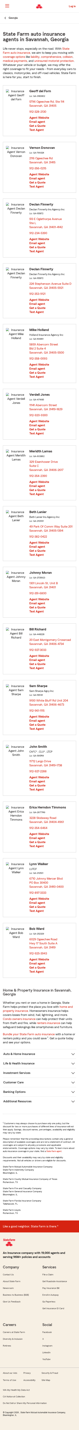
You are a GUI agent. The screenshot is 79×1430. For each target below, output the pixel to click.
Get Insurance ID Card (53, 1308)
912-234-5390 (38, 233)
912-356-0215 (37, 168)
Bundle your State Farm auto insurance (29, 1034)
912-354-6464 (38, 828)
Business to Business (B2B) (16, 1295)
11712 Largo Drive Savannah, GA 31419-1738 (46, 763)
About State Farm (11, 1281)
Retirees (7, 1346)
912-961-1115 (36, 710)
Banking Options (14, 1091)
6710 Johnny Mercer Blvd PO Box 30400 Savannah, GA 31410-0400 (46, 882)
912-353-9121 (37, 293)
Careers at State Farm (14, 1332)
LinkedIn (46, 1352)
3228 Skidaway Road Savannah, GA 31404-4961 (46, 820)
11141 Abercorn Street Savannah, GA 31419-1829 (46, 407)
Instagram (47, 1346)
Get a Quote (37, 125)
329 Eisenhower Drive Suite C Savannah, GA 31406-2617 (46, 466)
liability (35, 56)
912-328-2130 (37, 111)
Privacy (27, 1373)
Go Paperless (48, 1301)
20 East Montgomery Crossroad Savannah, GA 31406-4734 (50, 642)
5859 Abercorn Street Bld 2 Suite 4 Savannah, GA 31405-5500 (46, 348)
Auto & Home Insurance (19, 1054)
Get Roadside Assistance (54, 1281)
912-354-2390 (38, 476)
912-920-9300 (38, 415)
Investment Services (16, 1072)
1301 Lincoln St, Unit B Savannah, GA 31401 (43, 585)
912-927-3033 (37, 649)
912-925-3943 (38, 953)
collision (68, 56)
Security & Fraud (50, 1373)
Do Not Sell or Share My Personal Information (25, 1403)
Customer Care (13, 1082)
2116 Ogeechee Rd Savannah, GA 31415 (42, 160)
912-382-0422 (38, 536)
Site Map (46, 1380)
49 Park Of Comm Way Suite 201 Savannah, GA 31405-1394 (50, 528)
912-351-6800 (37, 593)
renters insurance (48, 1023)
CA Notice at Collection (14, 1396)
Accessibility (29, 1380)
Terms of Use (9, 1380)
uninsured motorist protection (54, 60)
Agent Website (39, 117)
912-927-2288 (38, 771)
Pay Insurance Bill (50, 1288)
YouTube (46, 1359)
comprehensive (51, 56)
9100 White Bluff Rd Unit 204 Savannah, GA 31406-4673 (48, 702)
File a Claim (47, 1274)
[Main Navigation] (7, 6)
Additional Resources (17, 1101)
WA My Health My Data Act (16, 1390)
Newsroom (8, 1288)
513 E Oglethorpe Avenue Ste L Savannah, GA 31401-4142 (46, 223)
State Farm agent (54, 1151)
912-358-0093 (38, 358)
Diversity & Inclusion (12, 1339)
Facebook (47, 1332)
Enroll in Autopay (50, 1295)
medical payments (15, 60)
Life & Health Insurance (19, 1063)
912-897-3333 (37, 892)
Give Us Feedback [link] (12, 1301)
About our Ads (10, 1373)
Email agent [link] (37, 121)
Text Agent (36, 129)
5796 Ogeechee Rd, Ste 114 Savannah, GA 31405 (46, 103)
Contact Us (8, 1274)
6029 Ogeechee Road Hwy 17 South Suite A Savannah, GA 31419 (43, 943)
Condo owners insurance (19, 1019)
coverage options (14, 56)
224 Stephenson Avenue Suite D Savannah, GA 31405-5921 (50, 285)
